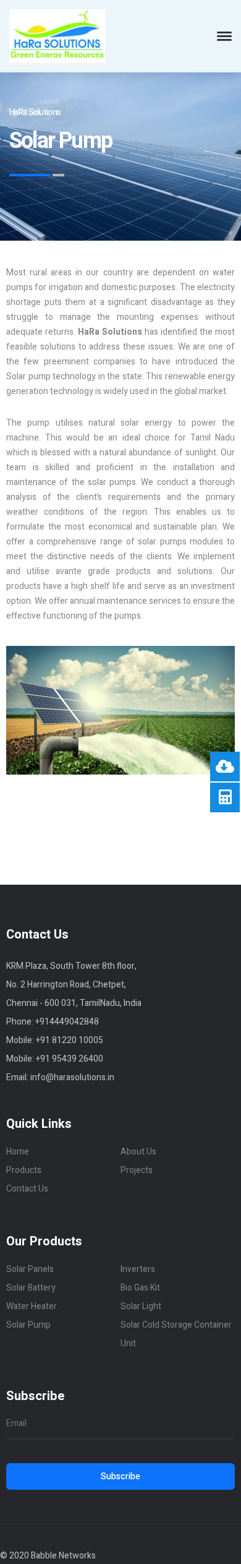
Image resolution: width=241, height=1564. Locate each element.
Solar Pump (28, 1324)
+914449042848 (67, 1021)
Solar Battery (31, 1287)
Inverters (137, 1269)
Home (17, 1151)
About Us (138, 1151)
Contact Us (27, 1188)
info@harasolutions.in (72, 1077)
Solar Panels (30, 1269)
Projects (136, 1170)
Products (23, 1170)
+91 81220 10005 (69, 1040)
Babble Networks (63, 1555)
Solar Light (140, 1306)
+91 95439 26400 (69, 1058)
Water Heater (31, 1306)
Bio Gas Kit (140, 1287)
